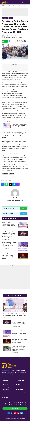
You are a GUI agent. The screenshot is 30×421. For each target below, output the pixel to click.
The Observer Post (6, 370)
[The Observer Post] (4, 2)
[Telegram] (14, 184)
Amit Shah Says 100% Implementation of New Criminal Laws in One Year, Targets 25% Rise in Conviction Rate (9, 235)
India (10, 6)
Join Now (24, 208)
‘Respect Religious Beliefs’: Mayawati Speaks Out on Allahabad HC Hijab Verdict (9, 245)
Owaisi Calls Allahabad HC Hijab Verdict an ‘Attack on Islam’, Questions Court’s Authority (19, 348)
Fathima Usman (10, 36)
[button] (22, 2)
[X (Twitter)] (10, 184)
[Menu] (27, 2)
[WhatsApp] (6, 184)
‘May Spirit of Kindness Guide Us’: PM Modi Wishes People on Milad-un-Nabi (9, 256)
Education (5, 18)
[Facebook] (2, 184)
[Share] (18, 184)
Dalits (24, 6)
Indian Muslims (17, 6)
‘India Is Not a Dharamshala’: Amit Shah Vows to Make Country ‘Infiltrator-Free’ (9, 225)
